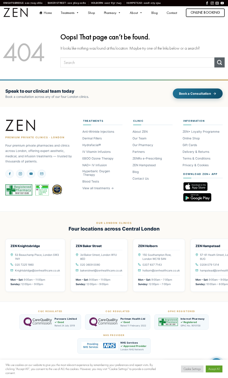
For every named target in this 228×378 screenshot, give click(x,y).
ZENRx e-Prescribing (147, 158)
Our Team (140, 138)
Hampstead (143, 2)
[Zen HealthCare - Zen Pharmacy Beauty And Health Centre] (15, 13)
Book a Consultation (195, 93)
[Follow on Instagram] (212, 3)
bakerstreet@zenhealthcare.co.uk (101, 270)
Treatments (67, 12)
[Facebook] (9, 174)
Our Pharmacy (143, 145)
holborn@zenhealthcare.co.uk (161, 270)
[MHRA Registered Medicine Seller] (42, 189)
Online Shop (191, 138)
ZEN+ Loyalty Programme (201, 131)
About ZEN (140, 131)
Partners (139, 151)
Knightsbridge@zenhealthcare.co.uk (37, 270)
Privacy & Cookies (196, 165)
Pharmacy (110, 12)
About (134, 12)
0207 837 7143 (152, 264)
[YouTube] (31, 174)
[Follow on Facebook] (207, 3)
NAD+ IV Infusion (95, 165)
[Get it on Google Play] (203, 197)
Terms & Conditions (196, 158)
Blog (154, 12)
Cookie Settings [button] (192, 369)
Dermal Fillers (92, 138)
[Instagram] (20, 174)
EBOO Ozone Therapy (98, 158)
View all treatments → (98, 188)
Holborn (106, 2)
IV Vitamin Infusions (97, 151)
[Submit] (219, 62)
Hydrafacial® (92, 145)
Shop (91, 12)
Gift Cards (190, 145)
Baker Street (67, 2)
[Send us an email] (217, 3)
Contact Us (141, 178)
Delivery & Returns (196, 151)
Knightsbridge (23, 2)
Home (48, 12)
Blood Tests (91, 181)
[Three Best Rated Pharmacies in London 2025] (57, 189)
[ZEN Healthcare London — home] (20, 125)
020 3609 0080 (90, 264)
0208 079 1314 (209, 264)
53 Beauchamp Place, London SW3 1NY (37, 256)
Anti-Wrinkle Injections (98, 131)
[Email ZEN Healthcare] (41, 174)
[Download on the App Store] (203, 186)
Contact (172, 12)
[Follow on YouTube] (222, 3)
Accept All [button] (214, 369)
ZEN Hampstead (144, 165)
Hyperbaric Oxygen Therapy (96, 172)
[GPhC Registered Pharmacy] (18, 189)
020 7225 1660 (24, 264)
